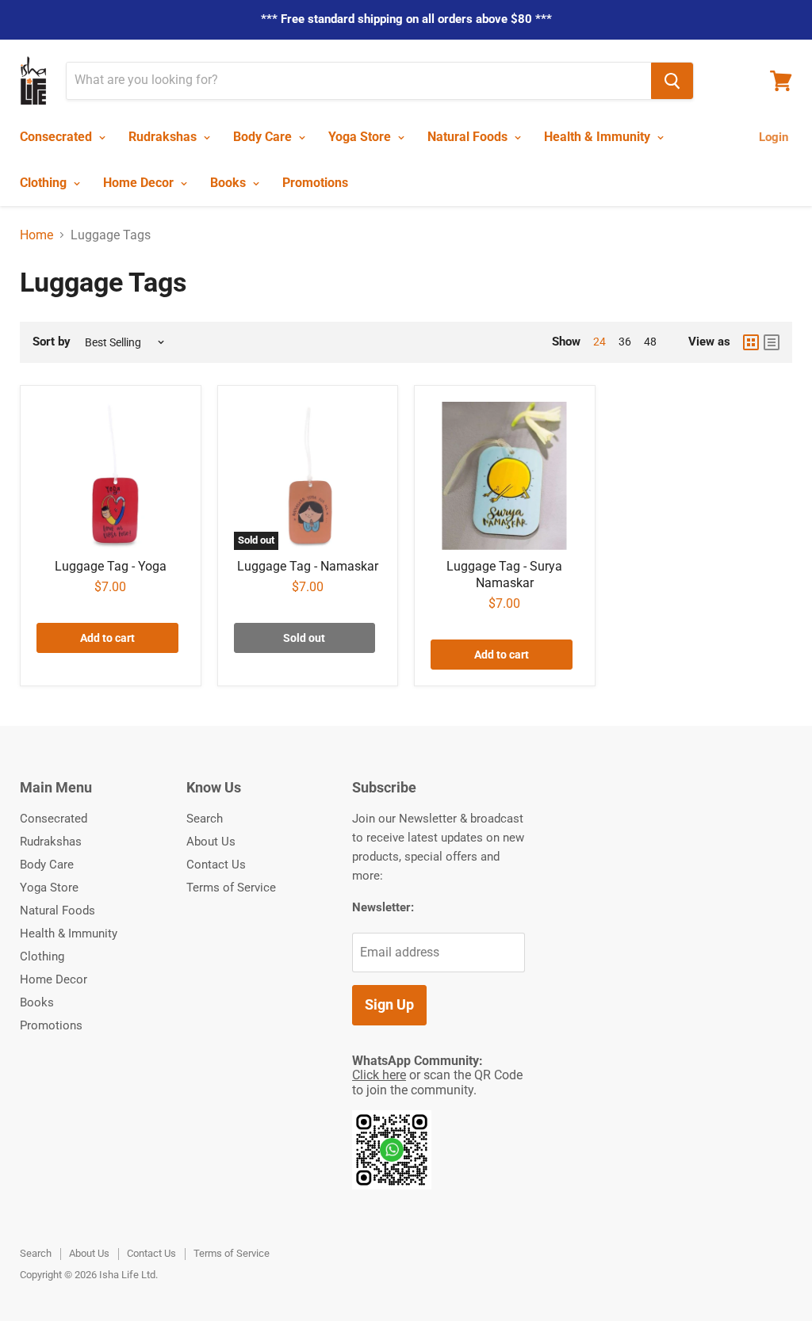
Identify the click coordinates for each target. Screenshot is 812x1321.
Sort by (52, 342)
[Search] (672, 81)
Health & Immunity (598, 136)
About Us (211, 841)
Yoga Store (361, 136)
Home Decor (140, 182)
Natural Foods (469, 136)
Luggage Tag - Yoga (111, 566)
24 (599, 341)
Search (204, 818)
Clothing (45, 182)
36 (625, 341)
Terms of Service (231, 887)
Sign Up (389, 1004)
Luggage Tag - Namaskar (307, 566)
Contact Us (216, 864)
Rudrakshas (164, 136)
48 (650, 341)
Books (229, 182)
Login (773, 137)
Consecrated (57, 136)
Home (36, 235)
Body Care (264, 136)
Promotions (315, 182)
